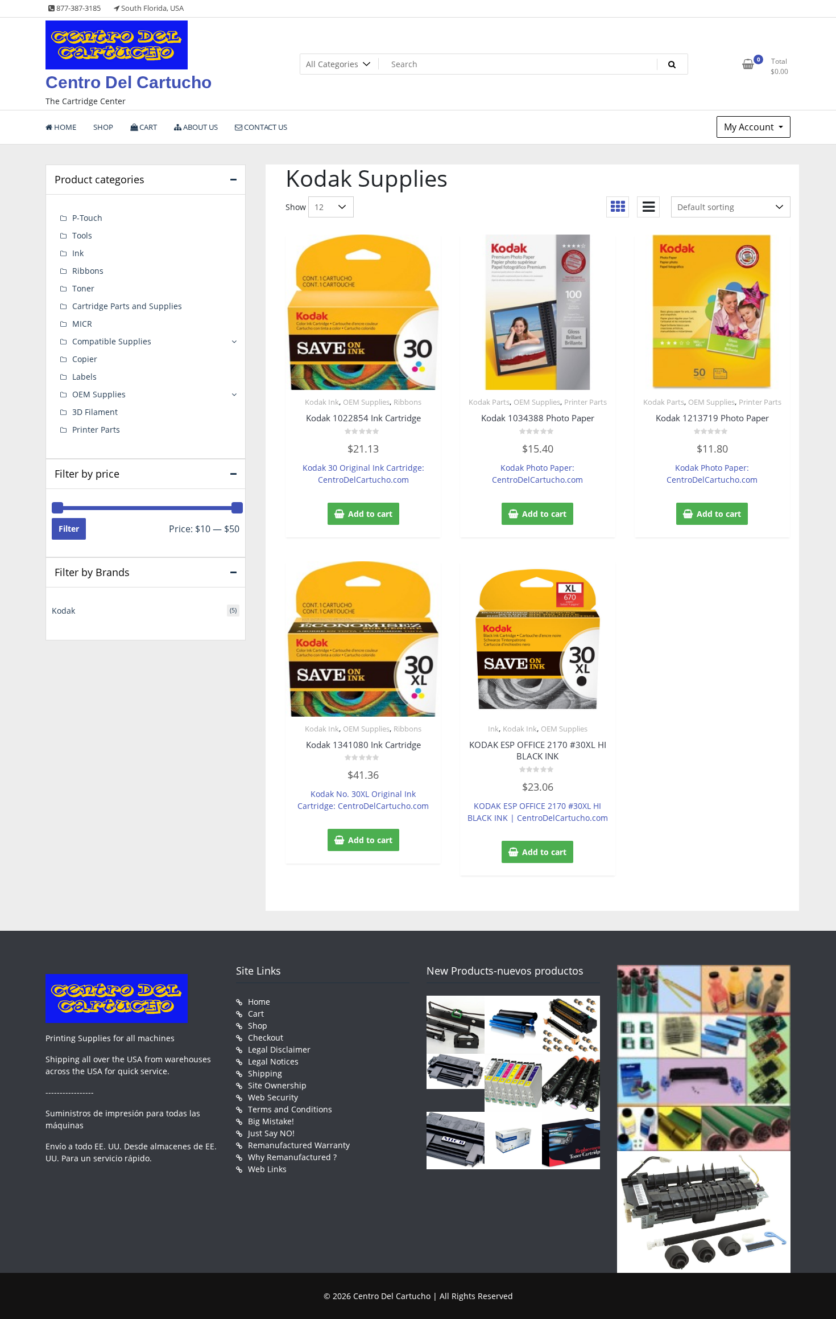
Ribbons (407, 402)
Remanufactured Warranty (299, 1145)
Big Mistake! (271, 1121)
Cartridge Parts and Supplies (127, 306)
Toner (83, 288)
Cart (256, 1013)
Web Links (267, 1169)
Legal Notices (273, 1061)
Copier (84, 359)
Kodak (63, 610)
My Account (750, 127)
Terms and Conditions (290, 1109)
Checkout (265, 1037)
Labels (84, 376)
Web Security (273, 1097)
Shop (257, 1025)
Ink (493, 729)
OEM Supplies (366, 402)
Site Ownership (277, 1085)
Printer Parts (585, 402)
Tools (82, 235)
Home (259, 1001)
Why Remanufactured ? (292, 1157)
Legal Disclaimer (279, 1049)
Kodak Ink (322, 402)
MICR (82, 323)
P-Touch (87, 217)
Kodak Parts (489, 402)
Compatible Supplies (111, 341)
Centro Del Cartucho (128, 82)
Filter (69, 528)
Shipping (265, 1073)
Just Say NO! (271, 1133)
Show (295, 207)
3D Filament (95, 411)
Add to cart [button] (370, 513)
